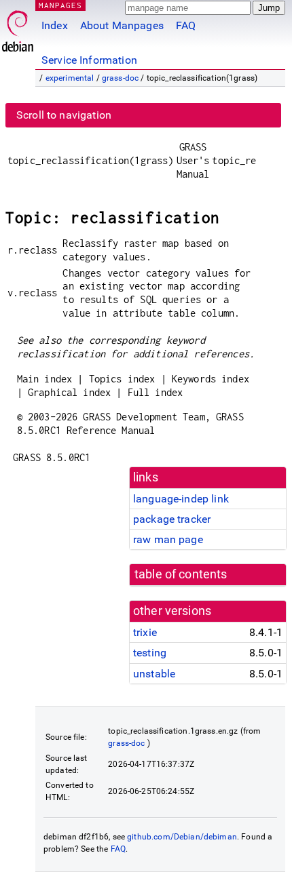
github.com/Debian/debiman (182, 836)
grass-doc (120, 78)
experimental (69, 78)
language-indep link (181, 498)
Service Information (89, 60)
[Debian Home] (18, 27)
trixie (145, 632)
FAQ (186, 25)
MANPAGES (60, 5)
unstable (154, 673)
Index (54, 25)
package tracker (172, 519)
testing (149, 652)
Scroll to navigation (63, 114)
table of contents (180, 574)
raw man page (168, 539)
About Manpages (122, 25)
